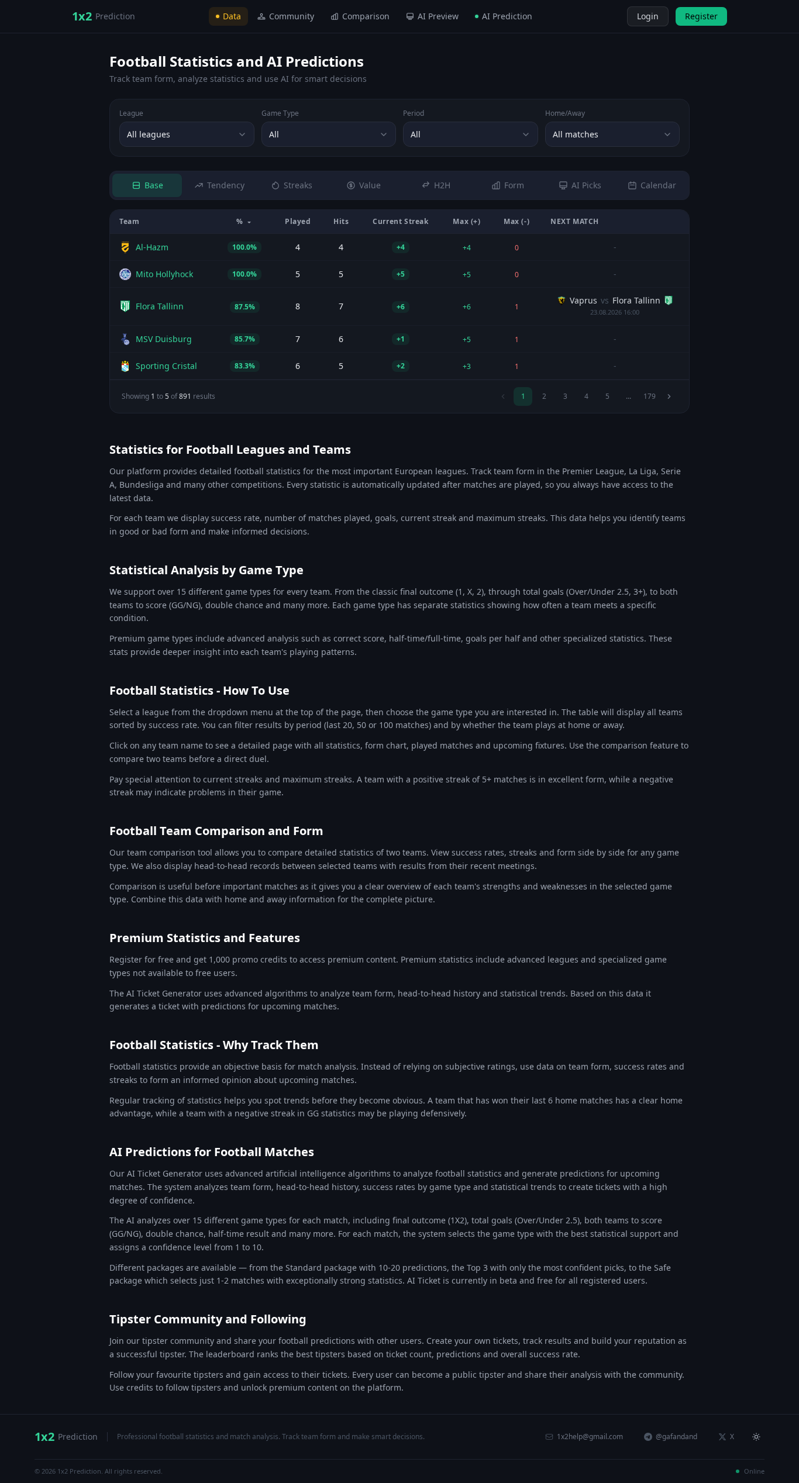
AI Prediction (507, 16)
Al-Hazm (152, 247)
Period (413, 113)
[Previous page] (503, 396)
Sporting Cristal (166, 365)
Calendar (658, 185)
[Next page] (669, 396)
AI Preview (438, 16)
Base (153, 185)
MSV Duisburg (164, 338)
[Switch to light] (616, 16)
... (628, 396)
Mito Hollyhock (164, 274)
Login (648, 16)
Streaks (298, 185)
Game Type (280, 113)
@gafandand (676, 1436)
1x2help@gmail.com (590, 1436)
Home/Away (565, 113)
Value (370, 185)
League (131, 113)
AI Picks (586, 185)
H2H (442, 185)
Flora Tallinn (160, 306)
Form (514, 185)
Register (701, 16)
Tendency (225, 185)
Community (291, 16)
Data (232, 16)
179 (649, 396)
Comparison (366, 16)
